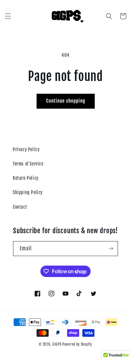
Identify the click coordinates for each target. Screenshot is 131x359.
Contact (20, 207)
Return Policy (25, 178)
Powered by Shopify (77, 344)
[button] (8, 16)
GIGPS (57, 344)
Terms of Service (28, 163)
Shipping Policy (28, 192)
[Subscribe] (111, 248)
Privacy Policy (26, 149)
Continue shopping (65, 101)
